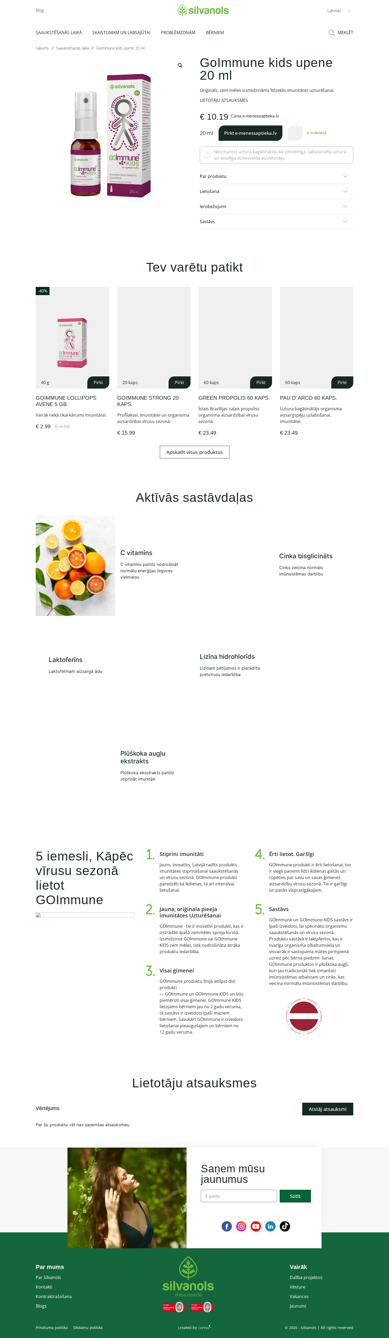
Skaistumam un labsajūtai (121, 32)
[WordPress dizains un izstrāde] (204, 1326)
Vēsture (297, 1287)
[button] (339, 10)
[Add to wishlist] (103, 292)
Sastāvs (207, 221)
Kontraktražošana (54, 1296)
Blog (40, 10)
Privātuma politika (52, 1327)
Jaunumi (298, 1306)
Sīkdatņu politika (88, 1327)
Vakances (299, 1296)
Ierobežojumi (213, 206)
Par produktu (213, 176)
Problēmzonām (178, 32)
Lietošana (209, 191)
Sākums (42, 48)
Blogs (41, 1306)
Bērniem (215, 32)
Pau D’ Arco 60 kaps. (308, 398)
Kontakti (44, 1287)
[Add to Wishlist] (295, 133)
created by (187, 1327)
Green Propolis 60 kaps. (234, 398)
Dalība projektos (306, 1277)
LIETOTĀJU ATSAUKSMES (224, 100)
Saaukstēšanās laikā (59, 32)
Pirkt (98, 382)
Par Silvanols (48, 1277)
